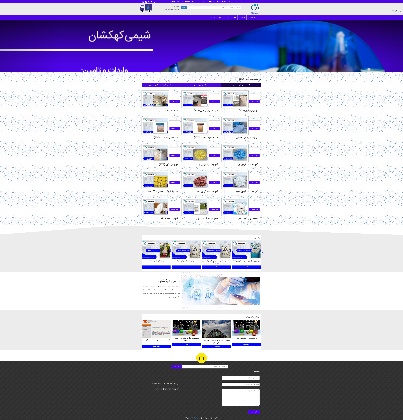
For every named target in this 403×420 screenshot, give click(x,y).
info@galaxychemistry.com (183, 2)
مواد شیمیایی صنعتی (240, 84)
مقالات (228, 17)
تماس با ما (212, 17)
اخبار (234, 17)
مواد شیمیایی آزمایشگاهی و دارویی (161, 84)
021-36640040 (228, 2)
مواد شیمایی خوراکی (201, 84)
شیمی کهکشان (252, 17)
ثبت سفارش (254, 101)
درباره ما (221, 17)
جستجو (184, 7)
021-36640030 (216, 2)
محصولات (242, 17)
